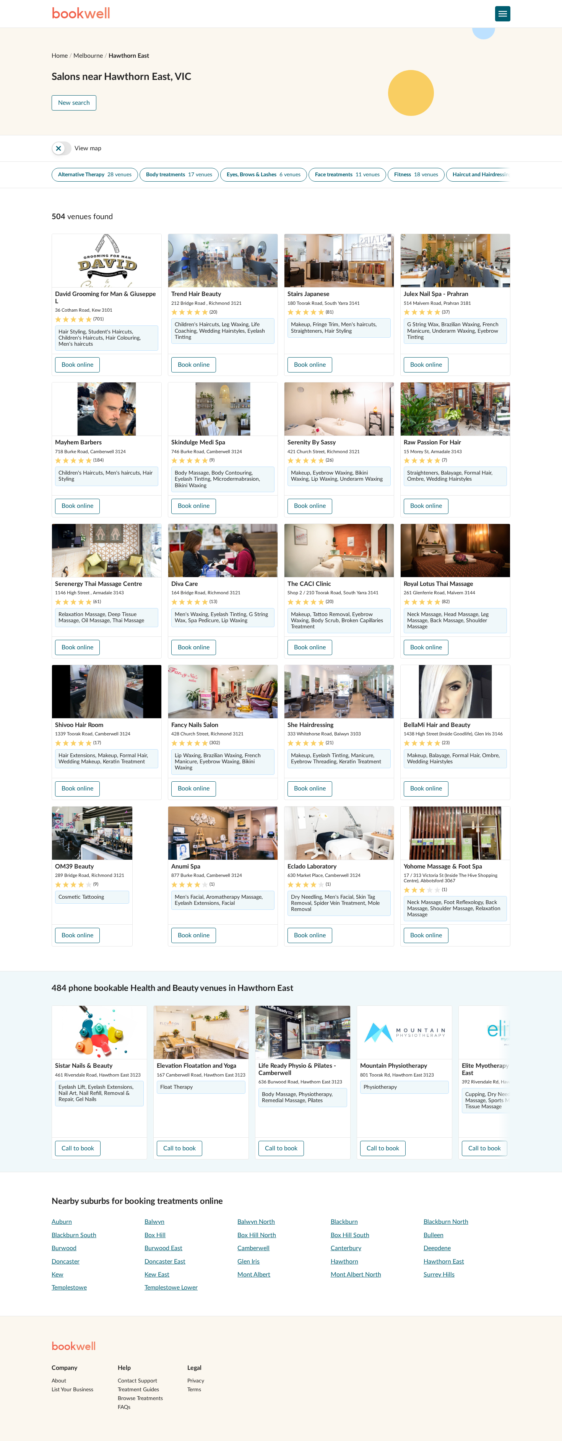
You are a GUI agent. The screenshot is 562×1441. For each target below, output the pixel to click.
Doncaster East (165, 1262)
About (59, 1381)
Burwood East (163, 1248)
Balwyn (154, 1222)
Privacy (195, 1381)
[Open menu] (502, 13)
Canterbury (346, 1248)
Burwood (64, 1248)
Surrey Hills (439, 1275)
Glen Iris (248, 1262)
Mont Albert (253, 1275)
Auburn (62, 1222)
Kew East (157, 1275)
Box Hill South (350, 1235)
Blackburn (344, 1222)
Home (60, 56)
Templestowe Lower (171, 1288)
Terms (194, 1389)
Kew (57, 1275)
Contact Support (137, 1381)
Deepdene (437, 1248)
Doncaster (66, 1262)
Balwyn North (256, 1222)
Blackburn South (74, 1235)
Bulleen (433, 1235)
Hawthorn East (129, 56)
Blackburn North (446, 1222)
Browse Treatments (140, 1398)
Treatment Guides (138, 1389)
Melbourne (88, 56)
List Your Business (72, 1389)
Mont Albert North (356, 1275)
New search (74, 103)
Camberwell (253, 1248)
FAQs (124, 1407)
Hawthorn (344, 1262)
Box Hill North (256, 1235)
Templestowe (69, 1288)
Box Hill (155, 1235)
